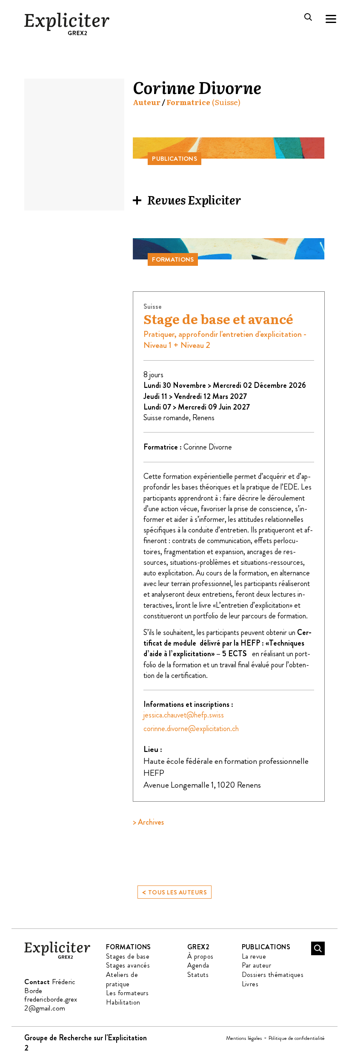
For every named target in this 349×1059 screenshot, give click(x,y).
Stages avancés (128, 965)
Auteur (146, 102)
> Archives (148, 822)
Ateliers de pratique (122, 979)
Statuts (198, 974)
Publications (266, 947)
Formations (128, 947)
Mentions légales (244, 1038)
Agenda (198, 965)
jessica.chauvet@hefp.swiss (183, 714)
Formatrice (188, 102)
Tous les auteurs (174, 891)
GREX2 (198, 947)
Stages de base (128, 956)
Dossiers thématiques (273, 974)
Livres (250, 984)
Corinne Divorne (207, 447)
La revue (254, 956)
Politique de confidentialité (297, 1038)
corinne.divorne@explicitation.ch (191, 728)
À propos (200, 956)
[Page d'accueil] (57, 957)
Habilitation (123, 1002)
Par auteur (257, 965)
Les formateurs (127, 993)
